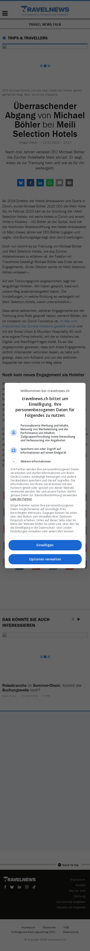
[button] (45, 461)
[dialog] (45, 475)
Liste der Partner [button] (21, 499)
